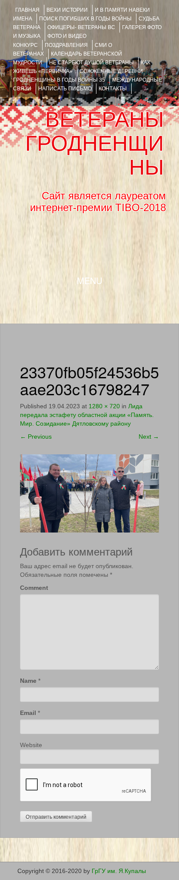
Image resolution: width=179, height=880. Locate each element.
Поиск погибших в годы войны (85, 19)
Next (149, 436)
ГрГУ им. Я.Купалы (119, 870)
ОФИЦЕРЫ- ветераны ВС (81, 27)
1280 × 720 (104, 406)
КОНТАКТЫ (113, 89)
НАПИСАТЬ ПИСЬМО (65, 89)
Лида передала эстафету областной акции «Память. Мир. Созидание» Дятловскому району (87, 415)
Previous (36, 436)
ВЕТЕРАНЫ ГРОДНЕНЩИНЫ (94, 143)
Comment (34, 587)
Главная (27, 10)
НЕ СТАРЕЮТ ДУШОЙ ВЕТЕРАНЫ (91, 63)
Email (28, 712)
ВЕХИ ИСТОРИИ (67, 10)
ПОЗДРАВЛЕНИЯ (66, 45)
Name (28, 680)
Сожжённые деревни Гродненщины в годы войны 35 (78, 75)
